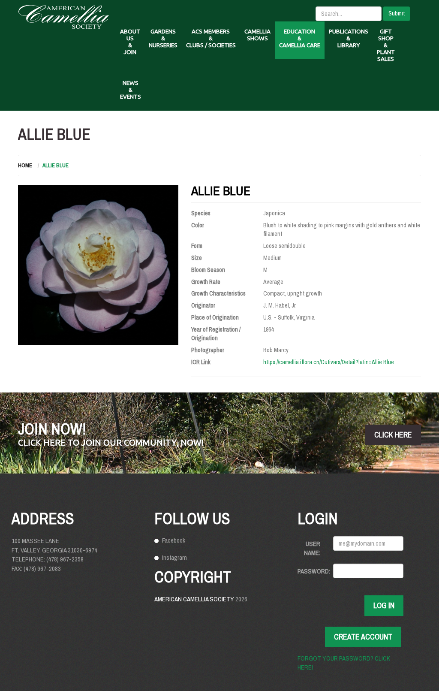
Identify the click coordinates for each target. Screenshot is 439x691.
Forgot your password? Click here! (344, 663)
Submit (396, 13)
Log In (383, 605)
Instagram (174, 557)
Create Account (363, 636)
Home (25, 165)
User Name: (312, 548)
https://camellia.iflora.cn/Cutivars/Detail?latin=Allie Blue (328, 362)
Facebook (173, 540)
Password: (312, 571)
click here (393, 434)
